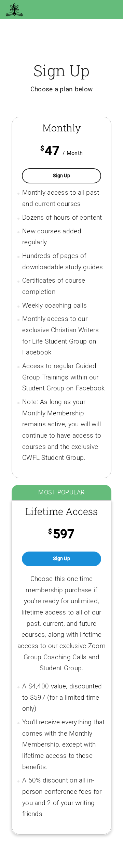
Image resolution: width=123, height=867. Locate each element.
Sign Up (70, 175)
